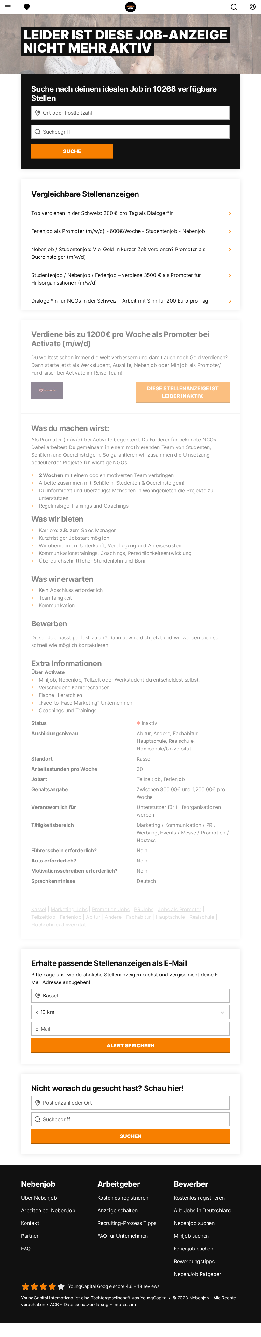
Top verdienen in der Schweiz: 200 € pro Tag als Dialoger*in (102, 213)
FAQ (25, 1248)
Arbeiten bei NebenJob (48, 1210)
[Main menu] (7, 7)
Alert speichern (131, 1045)
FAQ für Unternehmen (122, 1236)
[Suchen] (236, 7)
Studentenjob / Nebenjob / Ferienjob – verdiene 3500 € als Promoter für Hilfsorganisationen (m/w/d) (116, 279)
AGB (54, 1304)
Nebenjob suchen (194, 1223)
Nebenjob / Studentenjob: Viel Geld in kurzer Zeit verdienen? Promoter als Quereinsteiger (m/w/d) (118, 253)
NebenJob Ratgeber (197, 1274)
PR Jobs (143, 909)
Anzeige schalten (117, 1210)
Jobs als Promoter (179, 909)
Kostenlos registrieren (122, 1197)
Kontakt (30, 1223)
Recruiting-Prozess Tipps (126, 1223)
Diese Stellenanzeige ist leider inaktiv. (183, 392)
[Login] (252, 7)
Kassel (38, 909)
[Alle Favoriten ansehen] (26, 7)
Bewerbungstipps (194, 1261)
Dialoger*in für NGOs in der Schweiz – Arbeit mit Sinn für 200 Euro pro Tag (119, 301)
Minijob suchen (191, 1236)
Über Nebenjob (39, 1197)
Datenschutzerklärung (86, 1304)
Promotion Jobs (111, 909)
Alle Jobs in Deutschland (203, 1210)
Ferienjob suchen (193, 1248)
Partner (30, 1236)
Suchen (131, 1136)
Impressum (124, 1304)
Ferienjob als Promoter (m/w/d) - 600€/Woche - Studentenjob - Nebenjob (118, 231)
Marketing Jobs (69, 909)
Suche (72, 151)
